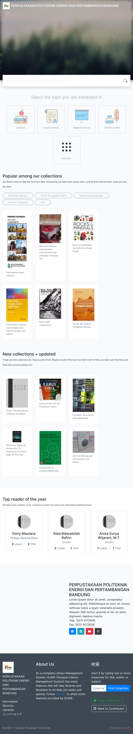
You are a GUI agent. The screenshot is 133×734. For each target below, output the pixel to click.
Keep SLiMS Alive (109, 700)
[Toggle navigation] (7, 13)
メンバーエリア (12, 714)
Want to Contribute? (111, 708)
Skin (43, 202)
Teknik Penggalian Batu (53, 195)
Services (8, 705)
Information (10, 701)
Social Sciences (51, 127)
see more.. (67, 158)
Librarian (8, 710)
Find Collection (118, 688)
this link (61, 694)
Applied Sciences (81, 127)
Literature (20, 127)
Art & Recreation (112, 127)
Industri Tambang (18, 202)
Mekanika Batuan (18, 195)
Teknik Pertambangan (91, 195)
